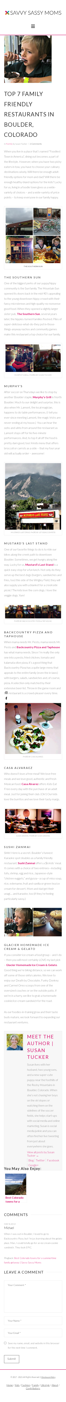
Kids (17, 1385)
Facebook (53, 1160)
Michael (9, 1228)
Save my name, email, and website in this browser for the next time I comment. (33, 1345)
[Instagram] (6, 692)
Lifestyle (45, 1385)
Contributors (33, 1388)
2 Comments (36, 143)
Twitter (40, 1160)
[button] (33, 26)
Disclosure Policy (48, 1377)
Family (9, 143)
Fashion (25, 1385)
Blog (31, 1160)
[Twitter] (33, 1394)
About (55, 1385)
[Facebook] (29, 1394)
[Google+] (37, 1394)
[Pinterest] (6, 709)
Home (10, 1385)
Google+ (33, 1165)
